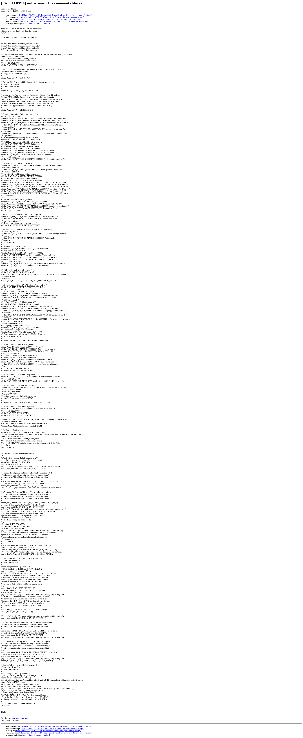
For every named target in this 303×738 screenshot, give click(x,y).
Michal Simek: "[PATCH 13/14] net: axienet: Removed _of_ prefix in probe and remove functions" (55, 15)
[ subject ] (38, 24)
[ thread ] (31, 24)
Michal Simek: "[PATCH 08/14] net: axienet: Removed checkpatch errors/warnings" (52, 17)
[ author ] (46, 24)
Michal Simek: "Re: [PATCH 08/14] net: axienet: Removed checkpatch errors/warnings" (48, 19)
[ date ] (24, 24)
